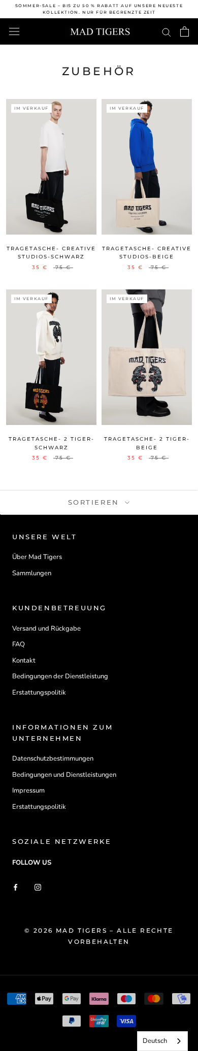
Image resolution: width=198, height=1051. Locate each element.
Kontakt (24, 660)
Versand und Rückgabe (46, 628)
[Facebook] (15, 887)
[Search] (166, 31)
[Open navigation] (14, 31)
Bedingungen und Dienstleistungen (64, 774)
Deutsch (155, 1040)
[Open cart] (184, 31)
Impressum (28, 790)
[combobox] (162, 1041)
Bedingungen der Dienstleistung (60, 676)
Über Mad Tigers (37, 557)
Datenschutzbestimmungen (52, 758)
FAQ (18, 644)
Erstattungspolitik (39, 692)
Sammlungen (31, 573)
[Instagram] (38, 887)
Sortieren (95, 502)
